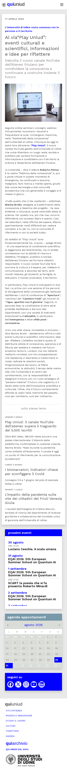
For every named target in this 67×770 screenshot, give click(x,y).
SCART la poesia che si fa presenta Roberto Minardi (27, 584)
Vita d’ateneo (14, 710)
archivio (16, 743)
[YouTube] (34, 684)
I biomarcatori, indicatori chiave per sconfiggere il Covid (31, 472)
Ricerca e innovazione (19, 715)
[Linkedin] (41, 684)
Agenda (10, 736)
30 (56, 659)
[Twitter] (18, 684)
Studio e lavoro (15, 720)
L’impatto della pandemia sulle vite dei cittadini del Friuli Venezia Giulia (33, 499)
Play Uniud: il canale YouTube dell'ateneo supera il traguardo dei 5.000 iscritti (30, 426)
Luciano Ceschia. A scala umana (32, 549)
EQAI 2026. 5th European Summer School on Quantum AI (32, 560)
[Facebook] (10, 684)
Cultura (10, 726)
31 (7, 665)
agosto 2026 (33, 625)
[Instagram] (26, 684)
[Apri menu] (61, 4)
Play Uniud (38, 145)
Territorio (12, 731)
